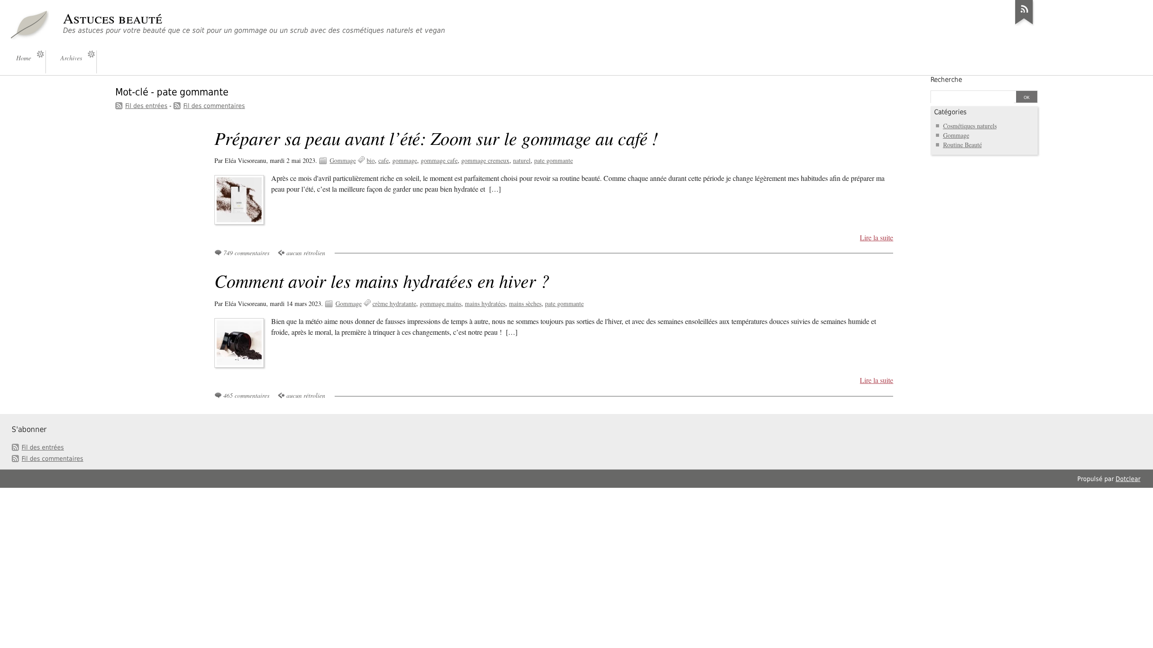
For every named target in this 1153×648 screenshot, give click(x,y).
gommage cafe (439, 160)
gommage (404, 160)
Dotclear (1128, 478)
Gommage (343, 160)
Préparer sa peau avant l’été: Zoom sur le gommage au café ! (436, 138)
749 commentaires (246, 252)
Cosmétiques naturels (970, 126)
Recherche (946, 80)
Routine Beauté (962, 144)
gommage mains (440, 303)
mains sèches (525, 303)
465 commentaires (246, 395)
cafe (383, 160)
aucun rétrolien (305, 252)
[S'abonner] (1024, 24)
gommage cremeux (485, 160)
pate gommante (553, 160)
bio (371, 160)
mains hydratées (485, 303)
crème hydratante (394, 303)
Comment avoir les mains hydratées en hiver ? (381, 280)
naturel (522, 160)
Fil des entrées (146, 105)
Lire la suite (876, 238)
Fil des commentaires (214, 105)
